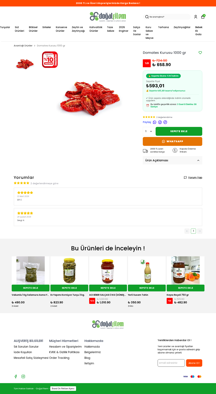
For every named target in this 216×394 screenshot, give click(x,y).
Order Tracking (59, 358)
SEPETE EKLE (179, 131)
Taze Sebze (110, 29)
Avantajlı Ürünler (23, 45)
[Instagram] (23, 376)
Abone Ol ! (194, 363)
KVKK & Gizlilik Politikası (64, 352)
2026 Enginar (123, 29)
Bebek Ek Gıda (198, 31)
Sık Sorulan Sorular (26, 347)
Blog (87, 358)
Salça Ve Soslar (137, 31)
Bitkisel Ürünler (33, 29)
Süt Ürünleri (19, 29)
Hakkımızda (92, 347)
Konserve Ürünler (61, 29)
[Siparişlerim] (196, 17)
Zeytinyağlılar (182, 27)
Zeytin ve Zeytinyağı (78, 29)
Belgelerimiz (92, 352)
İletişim (89, 363)
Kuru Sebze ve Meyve (149, 33)
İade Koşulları (23, 352)
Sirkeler (46, 27)
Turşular (5, 27)
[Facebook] (16, 376)
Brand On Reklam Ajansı (63, 388)
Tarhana (163, 27)
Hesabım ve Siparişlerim (65, 347)
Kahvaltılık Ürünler (95, 29)
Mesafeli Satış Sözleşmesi (31, 358)
